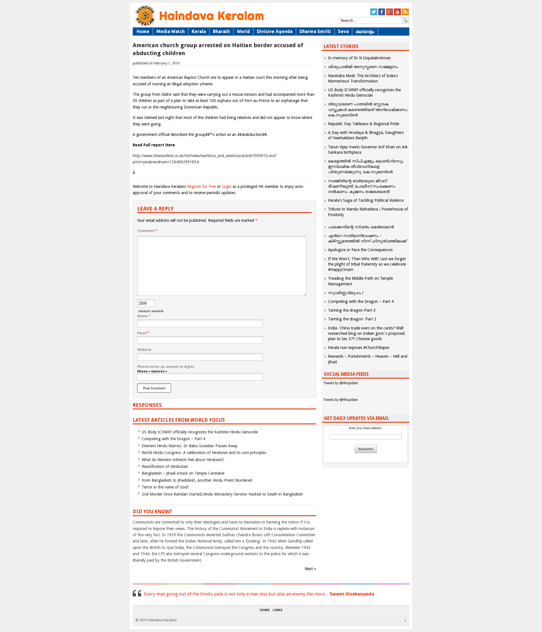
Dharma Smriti (315, 31)
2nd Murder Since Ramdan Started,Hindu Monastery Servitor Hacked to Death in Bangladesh (222, 494)
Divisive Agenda (274, 31)
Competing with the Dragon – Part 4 (173, 438)
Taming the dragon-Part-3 (351, 310)
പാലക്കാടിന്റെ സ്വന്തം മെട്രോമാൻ (361, 227)
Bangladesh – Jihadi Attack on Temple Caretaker (183, 473)
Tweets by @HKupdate (340, 383)
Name (143, 316)
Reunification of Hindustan (165, 466)
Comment (147, 231)
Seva (343, 31)
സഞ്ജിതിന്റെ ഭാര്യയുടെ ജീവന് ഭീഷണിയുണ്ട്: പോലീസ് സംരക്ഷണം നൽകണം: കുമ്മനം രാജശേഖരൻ (361, 186)
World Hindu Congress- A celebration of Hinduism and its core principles (204, 452)
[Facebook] (381, 14)
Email (143, 333)
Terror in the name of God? (165, 487)
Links (278, 610)
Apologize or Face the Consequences (360, 249)
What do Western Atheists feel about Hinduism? (183, 459)
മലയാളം (365, 31)
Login (226, 186)
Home (143, 31)
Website (144, 350)
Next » (310, 568)
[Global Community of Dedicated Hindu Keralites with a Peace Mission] (199, 25)
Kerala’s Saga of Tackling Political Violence (366, 200)
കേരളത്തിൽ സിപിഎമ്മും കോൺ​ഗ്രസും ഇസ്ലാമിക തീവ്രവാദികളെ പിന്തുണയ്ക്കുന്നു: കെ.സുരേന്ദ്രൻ (365, 166)
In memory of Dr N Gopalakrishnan (359, 58)
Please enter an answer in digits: (166, 367)
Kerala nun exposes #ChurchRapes (358, 347)
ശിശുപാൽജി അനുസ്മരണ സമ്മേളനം (363, 66)
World (243, 31)
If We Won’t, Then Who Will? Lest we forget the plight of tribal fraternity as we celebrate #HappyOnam (367, 264)
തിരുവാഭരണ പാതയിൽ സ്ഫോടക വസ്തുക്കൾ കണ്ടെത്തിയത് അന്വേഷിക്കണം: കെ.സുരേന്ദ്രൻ (368, 109)
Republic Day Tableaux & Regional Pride (363, 123)
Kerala (199, 31)
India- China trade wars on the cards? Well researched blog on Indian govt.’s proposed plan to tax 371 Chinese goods (366, 333)
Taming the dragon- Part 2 (352, 319)
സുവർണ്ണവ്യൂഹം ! (345, 292)
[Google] (389, 14)
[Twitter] (373, 14)
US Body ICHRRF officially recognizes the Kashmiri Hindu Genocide (200, 432)
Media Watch (170, 31)
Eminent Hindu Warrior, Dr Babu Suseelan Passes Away (189, 446)
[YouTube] (397, 14)
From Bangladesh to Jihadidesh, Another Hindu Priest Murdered (197, 480)
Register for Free (201, 186)
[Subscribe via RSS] (405, 14)
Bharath (221, 31)
